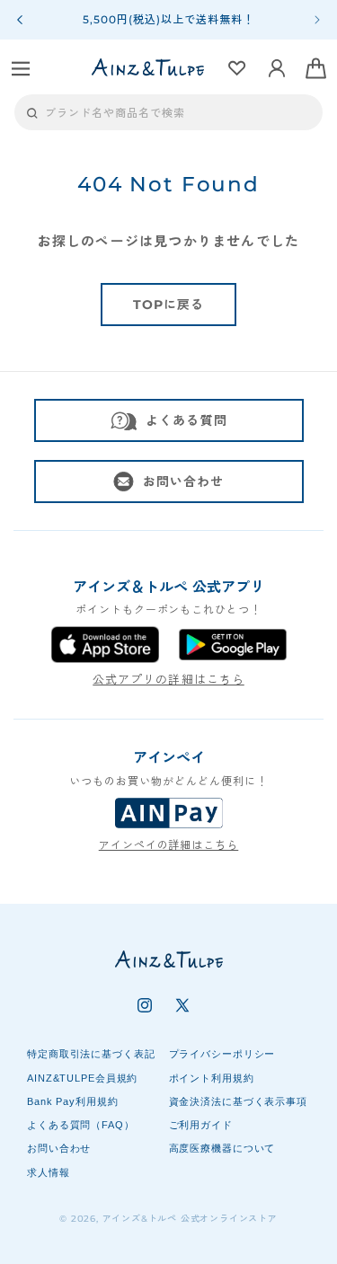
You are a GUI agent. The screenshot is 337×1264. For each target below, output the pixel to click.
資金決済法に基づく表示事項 (238, 1101)
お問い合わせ (184, 481)
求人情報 (48, 1172)
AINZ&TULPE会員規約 (82, 1078)
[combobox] (168, 112)
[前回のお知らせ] (20, 20)
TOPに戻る (169, 304)
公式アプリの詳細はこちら (168, 679)
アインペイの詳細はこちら (169, 845)
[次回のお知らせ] (317, 20)
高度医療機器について (222, 1148)
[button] (21, 68)
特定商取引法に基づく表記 (91, 1053)
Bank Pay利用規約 (73, 1101)
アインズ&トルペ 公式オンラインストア (190, 1218)
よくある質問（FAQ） (81, 1124)
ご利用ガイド (201, 1124)
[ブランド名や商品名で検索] (32, 113)
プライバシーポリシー (222, 1053)
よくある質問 (186, 420)
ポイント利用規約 (211, 1078)
